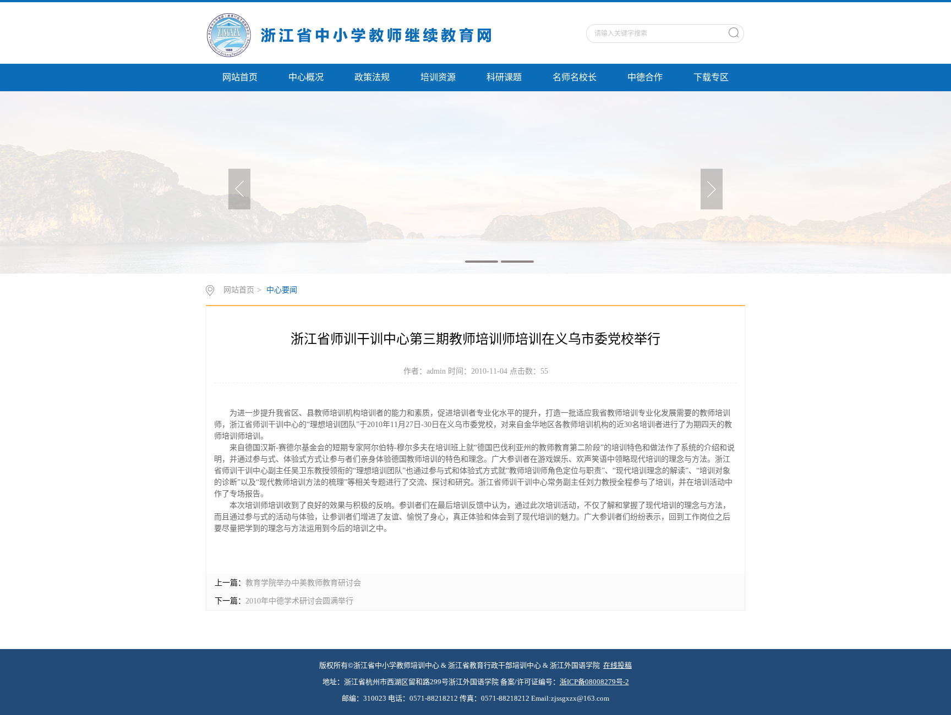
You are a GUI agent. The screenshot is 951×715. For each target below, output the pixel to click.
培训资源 (438, 77)
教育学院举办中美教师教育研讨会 (303, 583)
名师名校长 (575, 77)
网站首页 (240, 77)
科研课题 (504, 77)
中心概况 (306, 77)
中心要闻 (281, 290)
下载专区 (711, 77)
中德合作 (645, 77)
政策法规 (372, 77)
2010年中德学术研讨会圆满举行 (299, 601)
